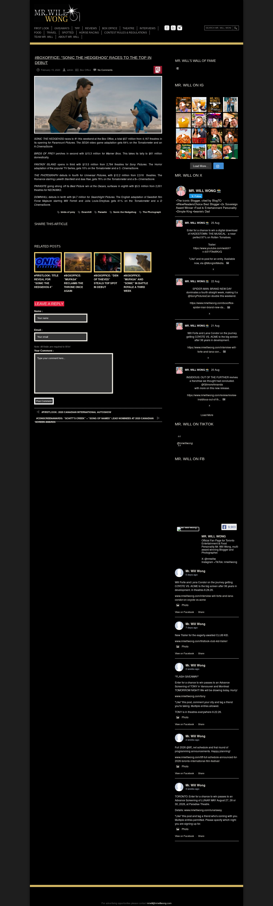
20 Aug (215, 369)
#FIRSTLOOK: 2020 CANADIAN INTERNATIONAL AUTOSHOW (76, 412)
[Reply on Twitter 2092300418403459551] (188, 269)
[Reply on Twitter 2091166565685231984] (188, 313)
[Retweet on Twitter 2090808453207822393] (195, 358)
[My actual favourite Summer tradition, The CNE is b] (214, 120)
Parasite (102, 212)
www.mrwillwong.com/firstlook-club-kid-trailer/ (201, 641)
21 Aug (215, 325)
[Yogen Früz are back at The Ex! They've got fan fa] (199, 104)
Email (38, 330)
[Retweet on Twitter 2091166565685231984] (195, 313)
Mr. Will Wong (195, 571)
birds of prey (68, 212)
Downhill (86, 212)
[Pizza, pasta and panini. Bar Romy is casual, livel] (183, 135)
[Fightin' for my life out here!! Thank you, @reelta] (230, 104)
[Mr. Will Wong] (188, 529)
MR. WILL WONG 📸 (197, 223)
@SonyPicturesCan (199, 296)
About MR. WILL (68, 36)
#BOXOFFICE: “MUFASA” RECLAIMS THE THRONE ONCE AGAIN (73, 283)
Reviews (91, 29)
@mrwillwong (185, 443)
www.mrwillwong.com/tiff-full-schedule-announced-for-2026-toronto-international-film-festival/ (206, 759)
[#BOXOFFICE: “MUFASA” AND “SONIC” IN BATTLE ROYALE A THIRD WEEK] (136, 262)
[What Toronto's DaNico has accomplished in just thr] (183, 120)
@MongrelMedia (214, 263)
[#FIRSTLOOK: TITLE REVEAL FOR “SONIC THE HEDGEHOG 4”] (47, 262)
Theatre (128, 28)
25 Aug (215, 222)
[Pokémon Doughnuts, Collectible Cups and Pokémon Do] (183, 151)
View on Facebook (184, 612)
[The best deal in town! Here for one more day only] (230, 151)
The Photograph (152, 212)
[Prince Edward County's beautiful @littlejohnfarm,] (199, 151)
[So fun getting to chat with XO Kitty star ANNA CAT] (230, 120)
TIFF (77, 28)
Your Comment (44, 350)
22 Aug (215, 281)
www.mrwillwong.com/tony (190, 696)
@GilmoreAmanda (212, 384)
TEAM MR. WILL (43, 36)
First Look (41, 28)
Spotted (68, 32)
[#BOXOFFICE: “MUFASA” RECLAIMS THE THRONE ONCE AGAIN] (77, 262)
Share (201, 612)
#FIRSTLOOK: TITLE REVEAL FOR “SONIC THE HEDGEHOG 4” (46, 281)
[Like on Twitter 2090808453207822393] (202, 358)
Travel (52, 32)
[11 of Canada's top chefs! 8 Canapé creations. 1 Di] (214, 151)
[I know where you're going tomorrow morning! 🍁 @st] (183, 104)
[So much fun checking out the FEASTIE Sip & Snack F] (199, 120)
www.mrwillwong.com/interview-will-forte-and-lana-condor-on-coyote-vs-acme (204, 597)
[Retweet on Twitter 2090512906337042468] (195, 405)
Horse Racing (89, 32)
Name (38, 311)
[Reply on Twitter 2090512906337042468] (188, 405)
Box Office (109, 28)
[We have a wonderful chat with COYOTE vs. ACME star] (199, 135)
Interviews (147, 28)
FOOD (37, 32)
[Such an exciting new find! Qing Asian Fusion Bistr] (214, 135)
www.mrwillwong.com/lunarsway (203, 810)
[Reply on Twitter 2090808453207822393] (188, 358)
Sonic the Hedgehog (124, 212)
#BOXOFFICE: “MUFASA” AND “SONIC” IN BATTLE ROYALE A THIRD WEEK (136, 283)
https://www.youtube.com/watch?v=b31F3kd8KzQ (212, 249)
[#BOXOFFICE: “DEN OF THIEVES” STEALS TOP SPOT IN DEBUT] (106, 262)
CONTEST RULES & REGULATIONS (125, 32)
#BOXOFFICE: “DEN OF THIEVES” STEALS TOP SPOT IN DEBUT (106, 281)
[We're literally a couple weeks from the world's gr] (214, 104)
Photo (185, 605)
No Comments (105, 69)
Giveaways (61, 28)
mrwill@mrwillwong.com (159, 903)
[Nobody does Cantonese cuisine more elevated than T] (230, 135)
